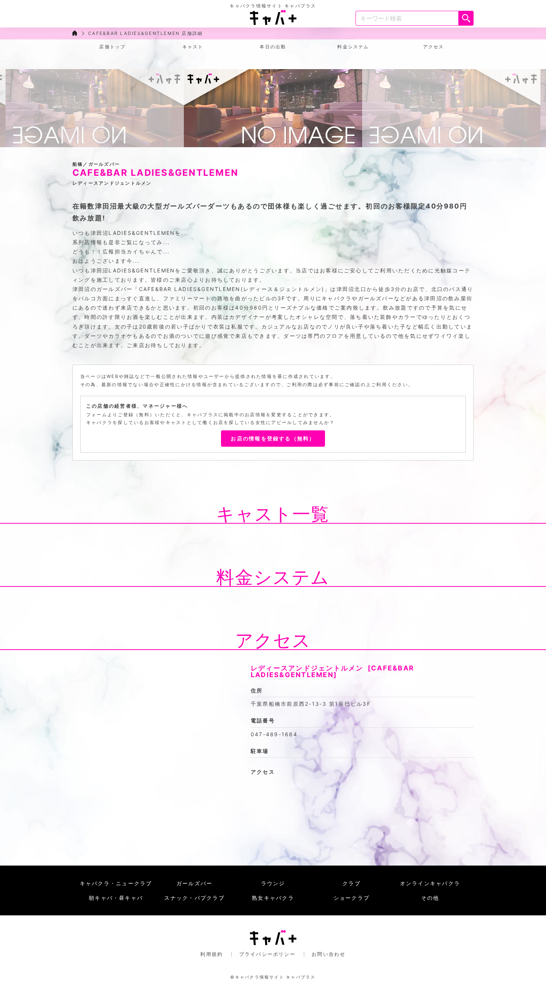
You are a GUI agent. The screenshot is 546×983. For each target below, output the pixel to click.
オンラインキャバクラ (430, 883)
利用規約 (211, 954)
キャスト (193, 46)
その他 (430, 898)
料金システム (353, 46)
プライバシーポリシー (267, 954)
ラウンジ (273, 883)
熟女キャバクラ (273, 898)
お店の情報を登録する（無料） (273, 438)
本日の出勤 (273, 46)
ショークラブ (352, 898)
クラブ (351, 883)
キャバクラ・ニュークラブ (116, 883)
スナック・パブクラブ (194, 898)
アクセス (433, 46)
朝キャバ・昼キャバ (116, 898)
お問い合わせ (328, 954)
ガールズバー (194, 883)
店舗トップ (112, 46)
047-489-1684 (274, 734)
